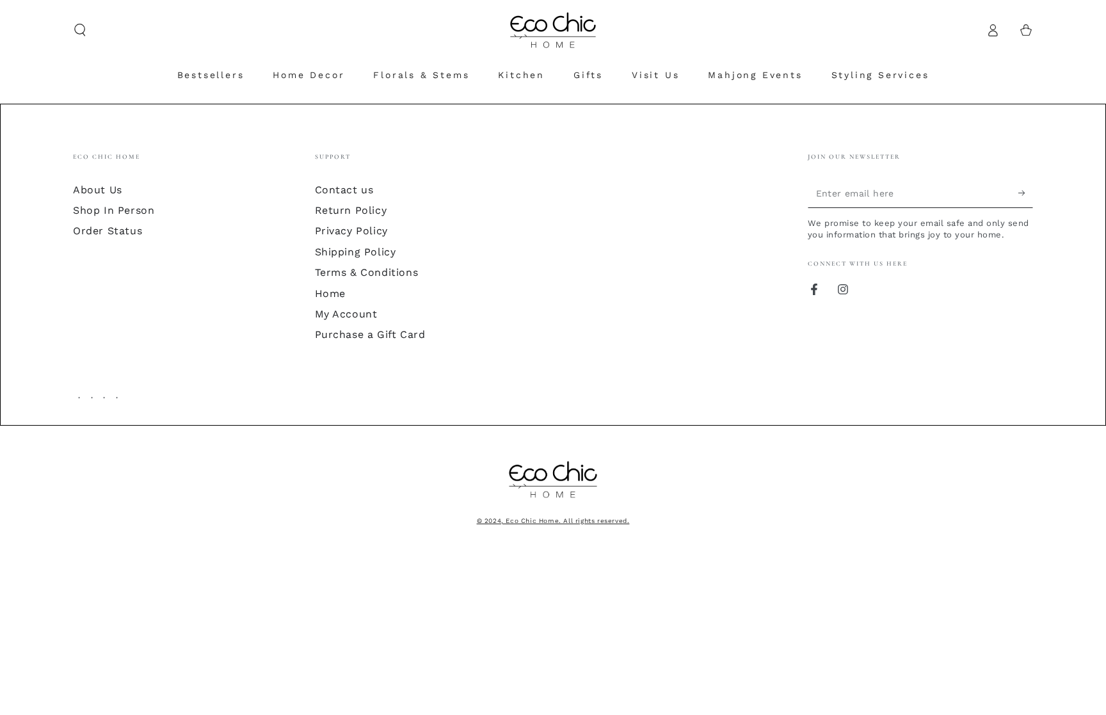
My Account (346, 314)
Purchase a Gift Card (370, 334)
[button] (80, 30)
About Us (97, 190)
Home (330, 293)
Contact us (344, 190)
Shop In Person (113, 210)
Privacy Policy (351, 231)
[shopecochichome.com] (553, 499)
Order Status (107, 231)
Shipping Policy (355, 252)
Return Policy (351, 210)
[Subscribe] (1025, 193)
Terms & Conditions (367, 272)
